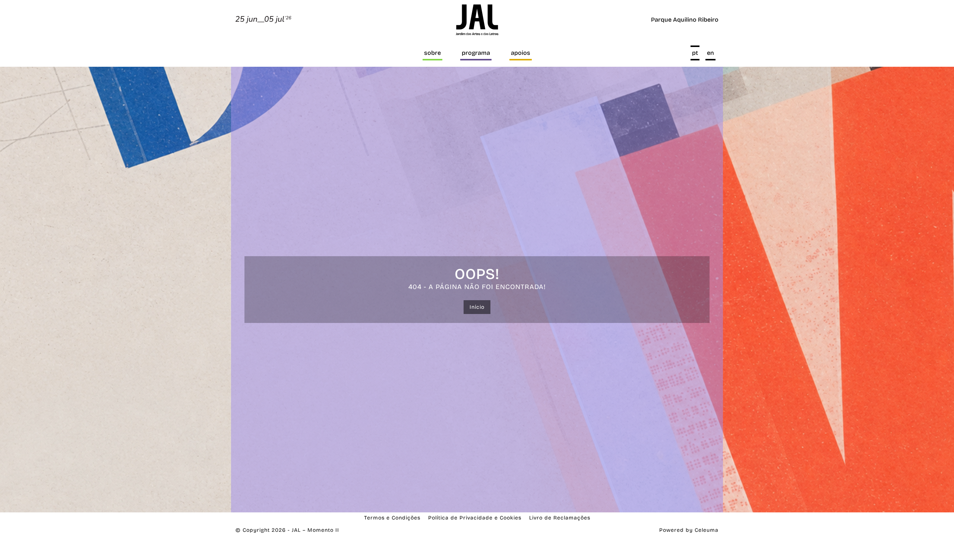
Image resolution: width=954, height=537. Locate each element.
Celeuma (706, 530)
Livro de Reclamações (559, 518)
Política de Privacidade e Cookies (474, 518)
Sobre (432, 52)
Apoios (520, 52)
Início (477, 307)
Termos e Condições (392, 518)
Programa (476, 52)
